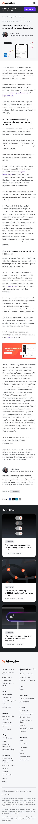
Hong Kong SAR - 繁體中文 (16, 440)
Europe (4, 440)
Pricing (22, 689)
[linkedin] (16, 499)
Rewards (23, 731)
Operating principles (26, 714)
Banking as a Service (26, 674)
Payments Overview (8, 716)
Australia (28, 437)
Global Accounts (7, 677)
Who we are (24, 711)
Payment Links (7, 96)
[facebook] (10, 499)
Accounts (5, 768)
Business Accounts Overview (7, 673)
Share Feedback (25, 757)
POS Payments (6, 729)
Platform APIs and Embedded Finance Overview (8, 760)
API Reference (24, 701)
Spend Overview (7, 694)
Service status (24, 760)
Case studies (24, 744)
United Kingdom (7, 443)
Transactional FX (7, 775)
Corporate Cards (7, 698)
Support (22, 753)
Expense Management (9, 701)
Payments (5, 772)
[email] (20, 499)
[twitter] (13, 499)
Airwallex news (19, 17)
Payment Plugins (7, 723)
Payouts (4, 778)
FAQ (21, 750)
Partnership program (26, 728)
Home (4, 17)
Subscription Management (6, 745)
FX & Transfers (6, 680)
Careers (22, 725)
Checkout (5, 719)
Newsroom (23, 747)
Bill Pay (4, 704)
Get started (29, 9)
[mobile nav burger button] (34, 3)
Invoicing (4, 741)
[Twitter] (5, 794)
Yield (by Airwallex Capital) (7, 684)
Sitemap (28, 791)
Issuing (4, 781)
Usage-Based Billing (8, 749)
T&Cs (10, 813)
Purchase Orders (7, 707)
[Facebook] (2, 794)
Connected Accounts (8, 765)
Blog (10, 17)
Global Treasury (25, 677)
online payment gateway (18, 93)
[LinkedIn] (8, 794)
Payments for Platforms (27, 680)
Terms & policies (25, 717)
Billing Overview (7, 738)
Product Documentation (27, 698)
